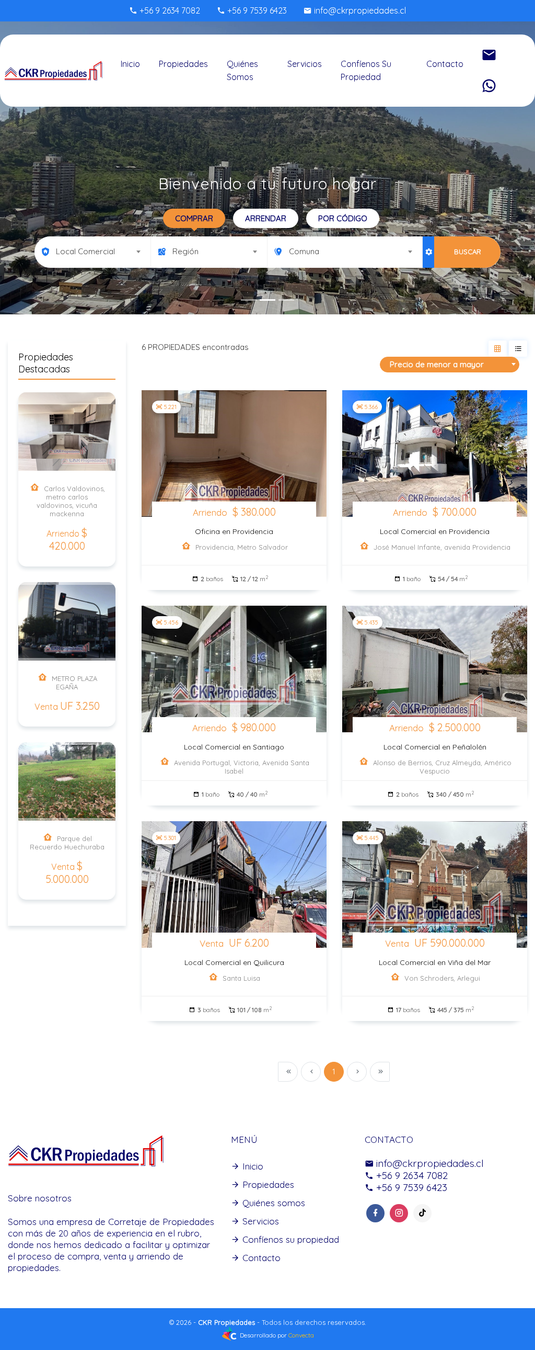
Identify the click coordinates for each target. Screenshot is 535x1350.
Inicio (130, 64)
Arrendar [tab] (265, 218)
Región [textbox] (185, 251)
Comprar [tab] (194, 218)
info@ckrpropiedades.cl (359, 10)
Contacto (444, 64)
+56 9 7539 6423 (256, 10)
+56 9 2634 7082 (168, 10)
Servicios (304, 64)
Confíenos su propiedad (366, 70)
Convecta (301, 1335)
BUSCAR (467, 251)
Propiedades (183, 64)
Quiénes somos (242, 70)
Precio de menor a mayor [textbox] (437, 364)
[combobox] (92, 251)
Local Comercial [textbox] (85, 251)
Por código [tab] (342, 218)
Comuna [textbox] (304, 251)
